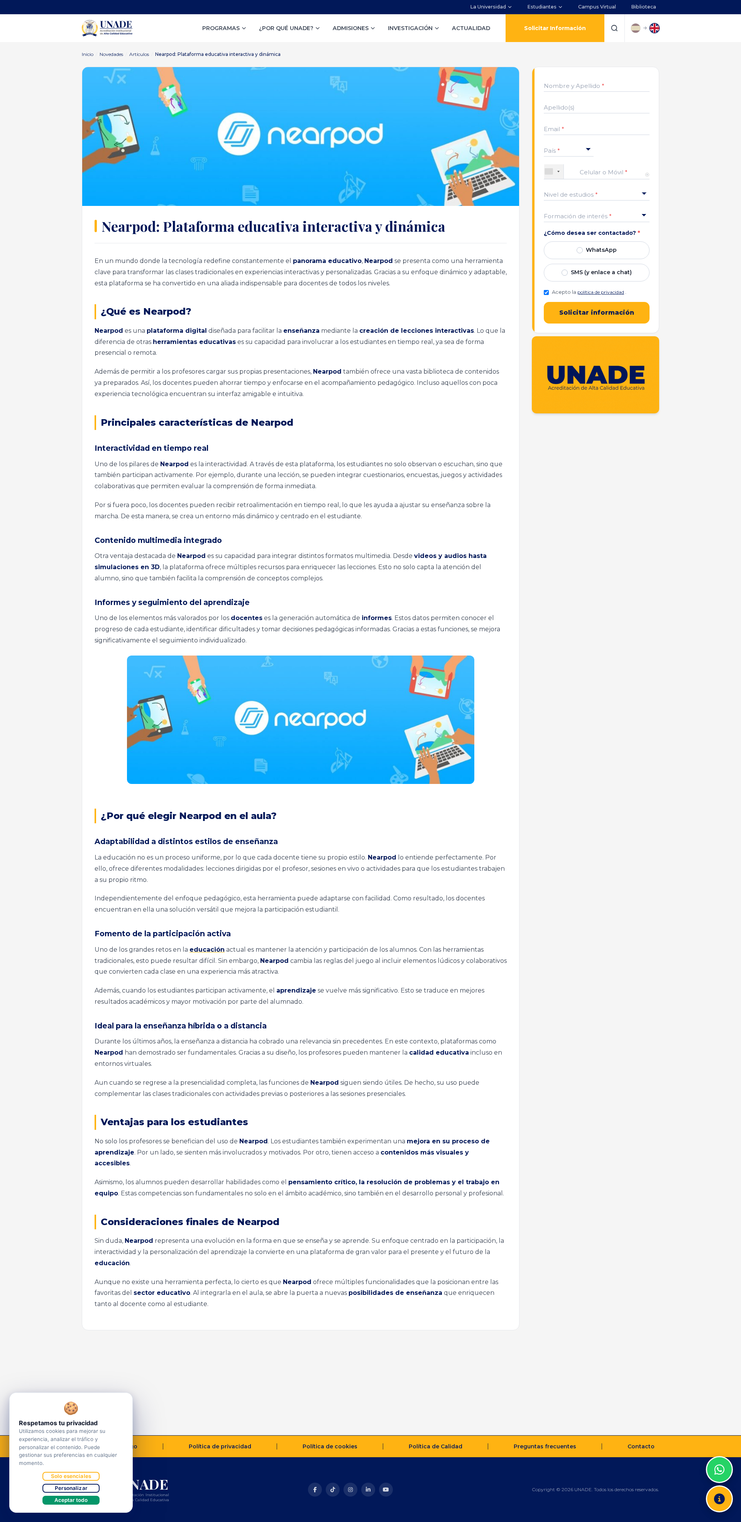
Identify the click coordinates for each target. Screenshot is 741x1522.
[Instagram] (350, 1490)
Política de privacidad (220, 1446)
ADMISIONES (351, 28)
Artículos (139, 54)
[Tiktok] (333, 1490)
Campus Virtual (597, 7)
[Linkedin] (368, 1490)
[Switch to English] (654, 28)
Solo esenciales (71, 1476)
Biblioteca (643, 7)
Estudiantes (542, 7)
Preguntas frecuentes (545, 1446)
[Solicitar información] (719, 1499)
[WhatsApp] (719, 1469)
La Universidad (488, 7)
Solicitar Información (555, 28)
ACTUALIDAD (471, 28)
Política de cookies (330, 1446)
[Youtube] (386, 1490)
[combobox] (554, 171)
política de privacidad (600, 292)
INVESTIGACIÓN (410, 28)
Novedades (111, 54)
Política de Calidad (435, 1446)
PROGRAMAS (221, 28)
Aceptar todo (71, 1500)
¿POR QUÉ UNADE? (286, 28)
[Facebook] (315, 1490)
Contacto (641, 1446)
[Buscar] (614, 28)
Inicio (87, 54)
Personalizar (71, 1488)
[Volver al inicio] (719, 1450)
